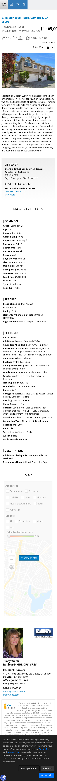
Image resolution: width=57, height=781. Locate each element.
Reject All (47, 768)
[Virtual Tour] (24, 4)
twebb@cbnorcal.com (15, 191)
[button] (3, 777)
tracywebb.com (11, 694)
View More (10, 194)
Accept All (46, 775)
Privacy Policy (45, 749)
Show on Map (30, 557)
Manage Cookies (29, 768)
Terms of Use (13, 752)
